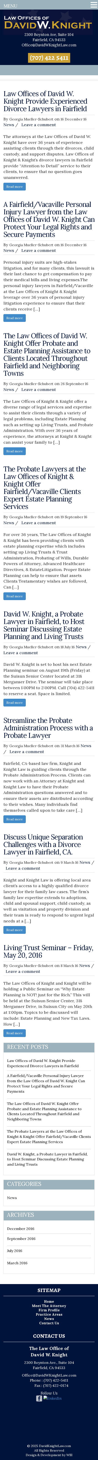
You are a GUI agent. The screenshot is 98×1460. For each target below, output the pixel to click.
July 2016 (14, 1250)
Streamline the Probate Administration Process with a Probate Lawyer (48, 728)
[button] (93, 5)
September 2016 (21, 1238)
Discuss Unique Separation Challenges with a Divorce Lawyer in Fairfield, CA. (43, 844)
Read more (14, 187)
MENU (10, 6)
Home (49, 1301)
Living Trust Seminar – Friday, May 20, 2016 (48, 951)
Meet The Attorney (49, 1306)
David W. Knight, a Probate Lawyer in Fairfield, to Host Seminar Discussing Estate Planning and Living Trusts (43, 625)
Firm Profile (49, 1310)
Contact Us (49, 1323)
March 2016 (17, 1263)
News (8, 124)
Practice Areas (49, 1314)
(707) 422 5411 (49, 57)
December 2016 (20, 1228)
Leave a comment (38, 124)
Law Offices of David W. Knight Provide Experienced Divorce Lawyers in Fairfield (45, 101)
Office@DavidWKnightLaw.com (49, 45)
